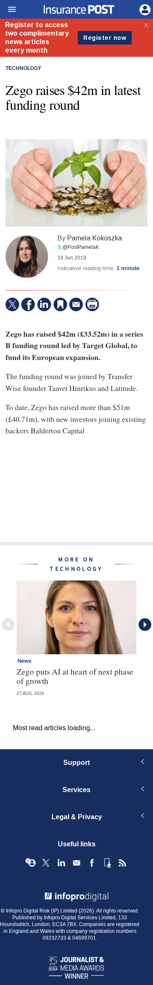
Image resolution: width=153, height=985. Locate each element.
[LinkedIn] (44, 304)
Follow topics (31, 863)
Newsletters (76, 863)
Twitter (46, 863)
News (24, 661)
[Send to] (76, 304)
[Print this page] (92, 304)
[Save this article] (60, 304)
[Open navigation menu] (8, 10)
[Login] (144, 9)
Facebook (92, 863)
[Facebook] (28, 304)
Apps (107, 863)
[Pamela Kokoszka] (27, 256)
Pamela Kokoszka (94, 238)
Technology (23, 68)
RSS (122, 863)
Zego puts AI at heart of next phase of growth (75, 676)
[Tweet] (12, 304)
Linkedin (61, 863)
